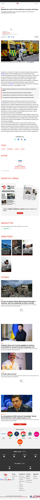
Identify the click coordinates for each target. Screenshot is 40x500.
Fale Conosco (21, 488)
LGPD (20, 483)
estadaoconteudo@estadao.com (20, 168)
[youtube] (9, 480)
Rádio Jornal (35, 478)
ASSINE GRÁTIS (6, 228)
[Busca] (35, 3)
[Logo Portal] (18, 3)
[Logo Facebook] (9, 37)
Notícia (36, 36)
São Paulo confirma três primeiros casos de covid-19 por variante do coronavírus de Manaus (19, 90)
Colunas (13, 477)
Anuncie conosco (29, 482)
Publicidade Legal (29, 480)
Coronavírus (9, 149)
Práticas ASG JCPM (22, 477)
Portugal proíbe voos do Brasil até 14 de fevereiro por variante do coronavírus (18, 95)
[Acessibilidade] (3, 3)
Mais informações (6, 170)
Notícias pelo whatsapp (28, 476)
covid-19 (11, 83)
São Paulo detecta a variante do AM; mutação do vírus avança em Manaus (16, 92)
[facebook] (1, 480)
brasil (3, 149)
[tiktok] (11, 480)
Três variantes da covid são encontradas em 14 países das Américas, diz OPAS (18, 97)
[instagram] (3, 480)
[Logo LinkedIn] (13, 37)
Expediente (21, 486)
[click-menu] (37, 3)
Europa (2, 73)
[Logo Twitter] (11, 37)
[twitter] (5, 480)
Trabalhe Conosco (22, 490)
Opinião (13, 479)
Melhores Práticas (22, 481)
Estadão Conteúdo (6, 33)
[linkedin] (7, 480)
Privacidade (21, 479)
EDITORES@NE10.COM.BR (22, 496)
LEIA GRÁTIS (20, 213)
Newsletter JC (28, 478)
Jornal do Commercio (35, 476)
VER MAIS (20, 424)
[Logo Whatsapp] (6, 37)
